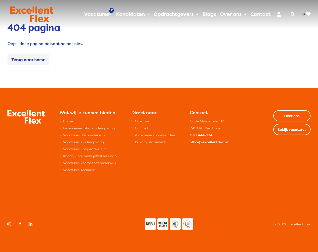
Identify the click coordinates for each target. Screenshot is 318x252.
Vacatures (98, 13)
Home (68, 121)
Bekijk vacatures (292, 129)
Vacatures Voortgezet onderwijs (89, 162)
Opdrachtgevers (174, 14)
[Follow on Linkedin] (30, 224)
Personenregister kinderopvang (89, 128)
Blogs (209, 14)
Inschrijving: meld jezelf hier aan (90, 155)
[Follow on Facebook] (20, 224)
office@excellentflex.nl (209, 142)
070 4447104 (201, 135)
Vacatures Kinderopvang (83, 142)
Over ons (231, 14)
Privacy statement (150, 142)
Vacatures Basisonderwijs (84, 135)
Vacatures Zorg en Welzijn (84, 149)
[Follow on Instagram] (9, 224)
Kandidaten (130, 14)
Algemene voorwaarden (155, 135)
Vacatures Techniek (79, 169)
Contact (260, 14)
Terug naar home (28, 59)
